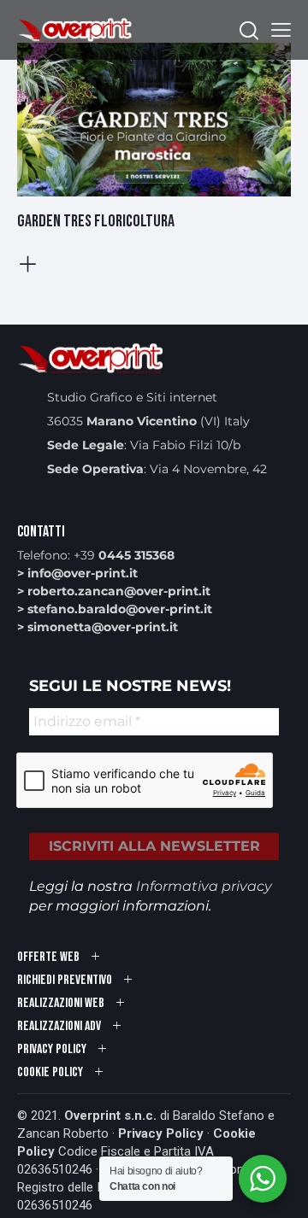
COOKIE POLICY (50, 1072)
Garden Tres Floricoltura (96, 221)
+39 (124, 555)
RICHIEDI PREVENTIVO (64, 980)
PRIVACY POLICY (51, 1049)
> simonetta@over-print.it (97, 627)
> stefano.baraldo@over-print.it (114, 609)
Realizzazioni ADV (59, 1026)
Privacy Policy (161, 1133)
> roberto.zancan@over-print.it (113, 591)
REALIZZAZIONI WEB (60, 1003)
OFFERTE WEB (48, 957)
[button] (281, 30)
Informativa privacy (204, 886)
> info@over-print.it (77, 573)
